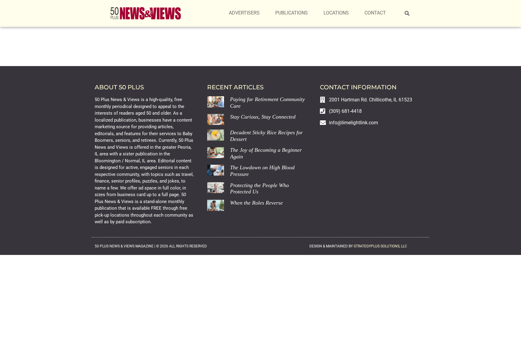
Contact (375, 13)
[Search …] (407, 14)
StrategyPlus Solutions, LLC (380, 246)
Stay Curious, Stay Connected (262, 117)
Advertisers (244, 13)
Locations (336, 13)
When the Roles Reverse (256, 203)
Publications (291, 13)
